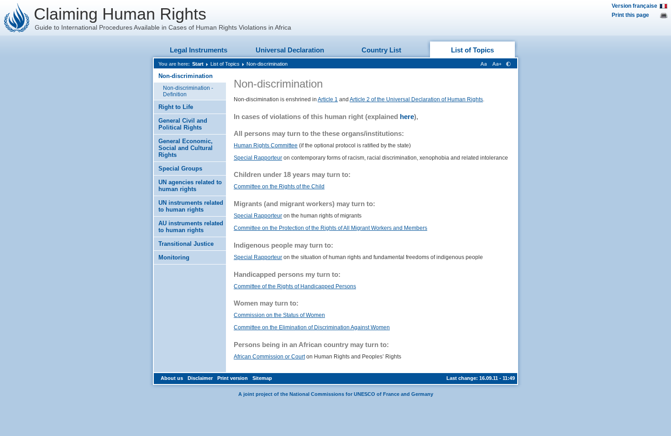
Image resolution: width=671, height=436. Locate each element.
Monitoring (173, 257)
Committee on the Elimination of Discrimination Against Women (312, 327)
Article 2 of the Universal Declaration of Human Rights (416, 99)
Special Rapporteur (258, 158)
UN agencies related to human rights (190, 185)
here (407, 116)
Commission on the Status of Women (279, 315)
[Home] (17, 18)
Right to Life (175, 107)
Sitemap (262, 378)
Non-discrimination (267, 64)
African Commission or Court (269, 356)
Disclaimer (200, 378)
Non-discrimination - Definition (188, 91)
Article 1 (328, 99)
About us (172, 378)
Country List (381, 50)
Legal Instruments (198, 50)
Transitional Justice (186, 243)
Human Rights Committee (266, 145)
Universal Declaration (290, 50)
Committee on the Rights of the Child (279, 186)
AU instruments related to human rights (190, 227)
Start (198, 64)
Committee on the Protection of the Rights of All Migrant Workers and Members (330, 228)
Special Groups (180, 168)
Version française (634, 6)
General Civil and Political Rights (182, 124)
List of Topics (472, 50)
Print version (232, 378)
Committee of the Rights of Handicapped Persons (295, 286)
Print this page (630, 15)
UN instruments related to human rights (190, 206)
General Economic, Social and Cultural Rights (185, 148)
